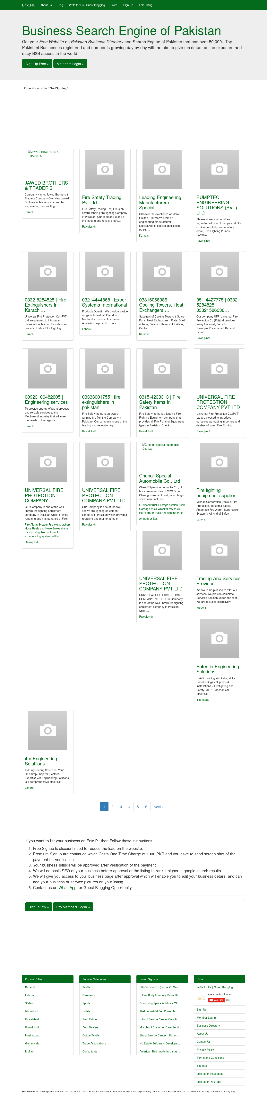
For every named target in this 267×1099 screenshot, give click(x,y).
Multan (29, 1051)
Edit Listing (145, 5)
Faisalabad (32, 1019)
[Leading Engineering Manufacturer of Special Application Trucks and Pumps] (162, 169)
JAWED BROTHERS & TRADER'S (46, 185)
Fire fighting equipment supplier (215, 492)
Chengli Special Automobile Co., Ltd (159, 478)
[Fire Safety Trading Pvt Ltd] (105, 169)
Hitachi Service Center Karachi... (160, 1019)
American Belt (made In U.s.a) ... (160, 1051)
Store (114, 5)
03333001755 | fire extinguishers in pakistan (101, 401)
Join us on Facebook (210, 1074)
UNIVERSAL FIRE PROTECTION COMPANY (44, 495)
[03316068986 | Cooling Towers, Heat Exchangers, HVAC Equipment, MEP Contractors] (162, 271)
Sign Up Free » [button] (37, 63)
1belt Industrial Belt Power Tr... (158, 1011)
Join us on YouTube (209, 1082)
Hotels (86, 1011)
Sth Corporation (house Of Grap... (161, 987)
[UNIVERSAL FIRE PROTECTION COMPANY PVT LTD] (219, 368)
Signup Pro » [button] (39, 906)
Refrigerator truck (150, 513)
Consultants (89, 1051)
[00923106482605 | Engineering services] (48, 368)
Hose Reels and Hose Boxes (42, 528)
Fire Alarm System (36, 524)
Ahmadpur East (148, 518)
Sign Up (128, 5)
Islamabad (202, 700)
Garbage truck (148, 509)
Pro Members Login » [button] (73, 906)
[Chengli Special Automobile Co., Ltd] (162, 455)
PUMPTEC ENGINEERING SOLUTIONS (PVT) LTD (216, 205)
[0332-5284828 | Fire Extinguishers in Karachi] (48, 271)
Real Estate (89, 1019)
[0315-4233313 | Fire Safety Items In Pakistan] (162, 368)
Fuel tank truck (148, 505)
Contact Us (204, 1041)
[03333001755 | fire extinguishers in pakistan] (105, 368)
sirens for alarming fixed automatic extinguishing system (46, 532)
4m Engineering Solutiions (41, 761)
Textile (86, 987)
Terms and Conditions (210, 1058)
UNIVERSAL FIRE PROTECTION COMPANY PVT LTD (218, 401)
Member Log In (206, 1017)
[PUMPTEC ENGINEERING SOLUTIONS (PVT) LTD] (219, 169)
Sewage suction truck (171, 505)
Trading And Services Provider (218, 581)
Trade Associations (94, 1043)
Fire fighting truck (172, 513)
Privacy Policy (205, 1049)
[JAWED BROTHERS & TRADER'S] (48, 162)
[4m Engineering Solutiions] (48, 730)
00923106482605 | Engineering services (46, 399)
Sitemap (202, 1066)
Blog (60, 5)
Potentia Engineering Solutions (217, 669)
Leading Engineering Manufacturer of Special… (160, 202)
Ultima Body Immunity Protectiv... (160, 995)
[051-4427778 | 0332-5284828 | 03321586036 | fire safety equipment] (219, 271)
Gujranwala (32, 1043)
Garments (88, 995)
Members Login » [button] (70, 63)
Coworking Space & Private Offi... (160, 1003)
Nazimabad (32, 1035)
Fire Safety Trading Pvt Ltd (101, 199)
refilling (55, 536)
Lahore (86, 329)
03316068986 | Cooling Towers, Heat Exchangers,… (161, 304)
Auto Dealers (90, 1027)
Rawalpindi (89, 226)
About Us (46, 5)
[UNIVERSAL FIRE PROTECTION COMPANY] (48, 462)
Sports (86, 1003)
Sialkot (29, 1003)
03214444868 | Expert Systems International (105, 302)
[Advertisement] (133, 119)
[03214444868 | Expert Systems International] (105, 271)
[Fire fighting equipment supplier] (219, 462)
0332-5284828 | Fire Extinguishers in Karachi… (45, 304)
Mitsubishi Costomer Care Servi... (160, 1027)
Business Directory (208, 1025)
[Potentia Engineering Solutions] (219, 638)
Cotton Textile (90, 1035)
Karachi (29, 212)
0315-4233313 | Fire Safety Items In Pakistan (160, 401)
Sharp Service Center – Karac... (159, 1035)
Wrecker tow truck (169, 509)
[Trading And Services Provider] (219, 550)
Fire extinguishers (59, 524)
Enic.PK (28, 4)
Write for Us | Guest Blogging (87, 5)
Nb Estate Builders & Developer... (160, 1043)
